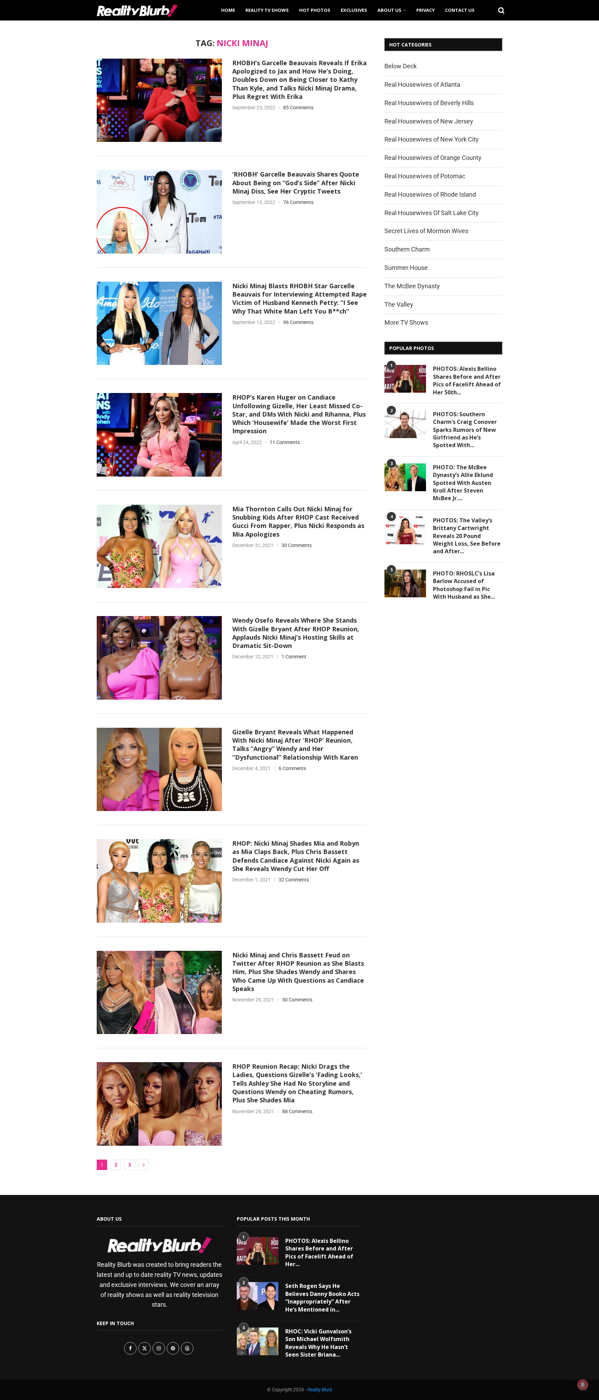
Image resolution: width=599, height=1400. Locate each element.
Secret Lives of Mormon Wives (426, 230)
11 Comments (285, 442)
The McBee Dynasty (412, 286)
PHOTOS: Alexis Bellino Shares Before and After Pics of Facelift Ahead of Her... (319, 1252)
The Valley (398, 304)
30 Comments (296, 545)
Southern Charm (407, 249)
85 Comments (298, 107)
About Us (389, 10)
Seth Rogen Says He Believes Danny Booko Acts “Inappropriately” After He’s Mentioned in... (322, 1297)
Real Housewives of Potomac (424, 176)
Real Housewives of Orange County (432, 157)
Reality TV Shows (267, 10)
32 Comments (294, 879)
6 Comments (292, 768)
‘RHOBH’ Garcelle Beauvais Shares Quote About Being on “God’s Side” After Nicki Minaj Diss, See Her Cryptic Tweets (295, 182)
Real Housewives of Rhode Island (430, 194)
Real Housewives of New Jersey (428, 121)
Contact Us (460, 10)
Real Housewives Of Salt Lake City (431, 212)
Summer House (406, 267)
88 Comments (297, 1111)
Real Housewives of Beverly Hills (429, 102)
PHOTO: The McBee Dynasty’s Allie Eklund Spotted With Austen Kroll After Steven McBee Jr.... (463, 482)
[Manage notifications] (582, 1384)
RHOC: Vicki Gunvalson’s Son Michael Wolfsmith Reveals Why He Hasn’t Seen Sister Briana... (318, 1343)
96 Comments (298, 322)
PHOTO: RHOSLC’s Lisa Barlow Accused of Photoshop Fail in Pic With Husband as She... (464, 585)
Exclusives (354, 10)
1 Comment (293, 656)
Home (228, 10)
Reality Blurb (319, 1389)
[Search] (498, 10)
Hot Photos (314, 10)
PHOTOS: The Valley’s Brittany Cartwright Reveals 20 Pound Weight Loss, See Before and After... (467, 536)
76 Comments (298, 202)
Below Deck (400, 66)
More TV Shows (406, 322)
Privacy (425, 10)
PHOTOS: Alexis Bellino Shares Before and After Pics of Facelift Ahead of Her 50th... (467, 380)
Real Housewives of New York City (431, 139)
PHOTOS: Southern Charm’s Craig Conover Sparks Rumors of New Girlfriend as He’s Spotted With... (465, 429)
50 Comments (297, 999)
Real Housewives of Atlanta (422, 84)
